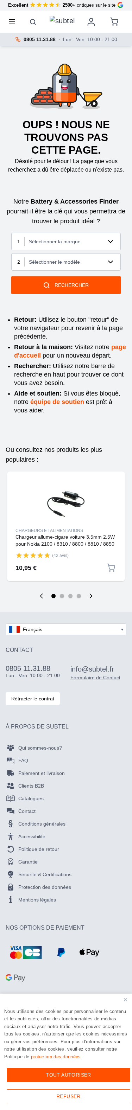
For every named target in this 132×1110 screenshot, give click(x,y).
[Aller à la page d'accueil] (62, 20)
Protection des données (44, 887)
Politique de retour (38, 849)
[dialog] (66, 1052)
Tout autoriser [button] (68, 1075)
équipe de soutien (57, 401)
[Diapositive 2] (62, 596)
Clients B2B (31, 786)
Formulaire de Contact (95, 677)
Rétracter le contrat (32, 698)
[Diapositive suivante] (91, 596)
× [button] (125, 999)
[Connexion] (91, 22)
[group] (33, 555)
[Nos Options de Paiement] (26, 952)
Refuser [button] (68, 1096)
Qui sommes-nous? (40, 748)
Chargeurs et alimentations (49, 530)
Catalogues (31, 798)
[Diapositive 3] (70, 596)
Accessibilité (31, 836)
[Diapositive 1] (53, 596)
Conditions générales (41, 824)
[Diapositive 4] (79, 596)
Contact (27, 811)
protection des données (56, 1056)
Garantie (28, 862)
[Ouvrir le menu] (14, 21)
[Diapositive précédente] (41, 596)
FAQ (23, 760)
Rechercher (72, 285)
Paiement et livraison (41, 773)
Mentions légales (37, 900)
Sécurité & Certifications (44, 874)
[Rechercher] (33, 22)
